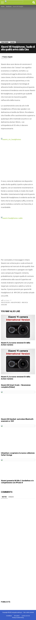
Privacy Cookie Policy (18, 617)
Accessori (6, 302)
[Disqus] (18, 523)
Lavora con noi (26, 615)
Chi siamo (16, 615)
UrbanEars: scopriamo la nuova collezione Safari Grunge (18, 454)
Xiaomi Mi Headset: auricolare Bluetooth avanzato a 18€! (17, 420)
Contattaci (9, 615)
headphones (16, 302)
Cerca (33, 2)
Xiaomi (4, 304)
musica (25, 302)
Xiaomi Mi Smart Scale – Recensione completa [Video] (16, 386)
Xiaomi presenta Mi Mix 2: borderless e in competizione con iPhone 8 (17, 481)
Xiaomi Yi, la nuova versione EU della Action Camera (15, 344)
